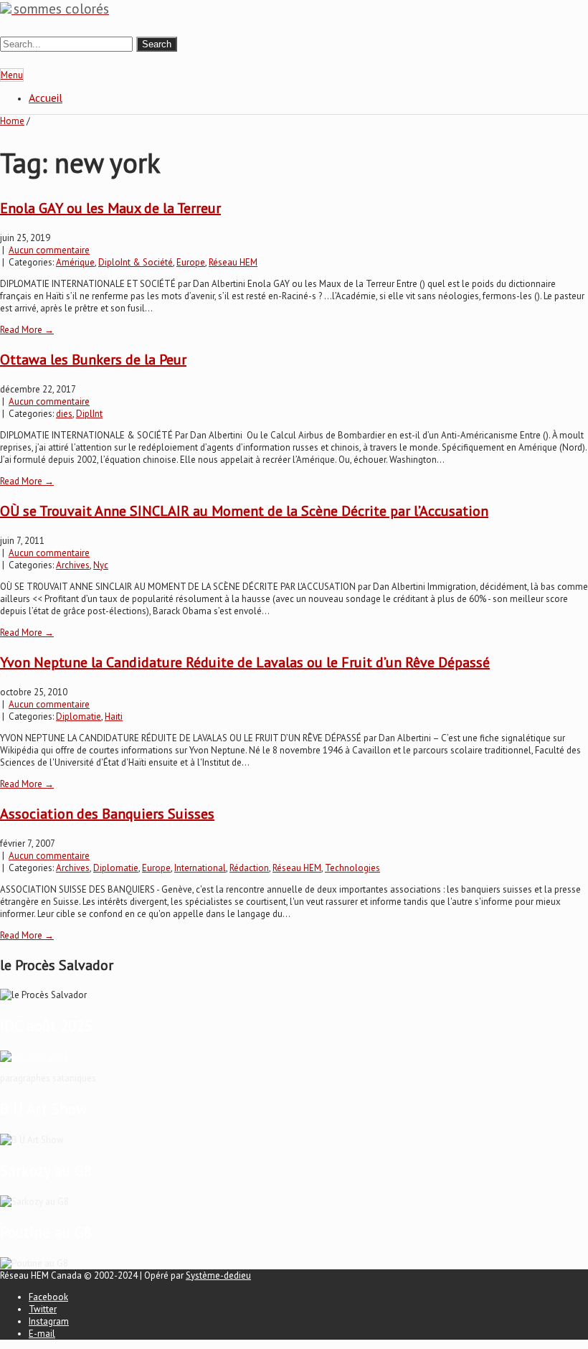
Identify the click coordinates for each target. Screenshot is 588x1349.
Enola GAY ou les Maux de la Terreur (110, 208)
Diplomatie (78, 716)
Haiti (114, 716)
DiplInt (89, 414)
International (200, 868)
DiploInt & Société (135, 262)
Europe (190, 262)
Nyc (100, 565)
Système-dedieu (218, 1275)
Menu (12, 75)
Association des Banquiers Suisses (107, 813)
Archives (73, 565)
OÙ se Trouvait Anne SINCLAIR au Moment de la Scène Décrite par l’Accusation (244, 511)
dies (64, 414)
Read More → (27, 330)
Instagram (49, 1321)
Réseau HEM (233, 262)
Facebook (48, 1297)
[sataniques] (34, 1056)
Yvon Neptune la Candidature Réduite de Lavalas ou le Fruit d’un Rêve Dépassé (245, 662)
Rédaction (249, 868)
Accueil (45, 97)
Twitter (43, 1309)
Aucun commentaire (49, 250)
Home (12, 121)
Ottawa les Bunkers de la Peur (93, 359)
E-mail (42, 1333)
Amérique (75, 262)
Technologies (352, 868)
